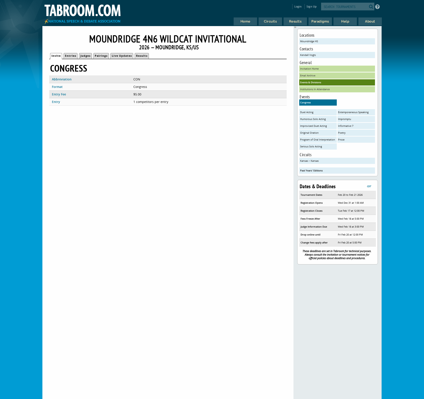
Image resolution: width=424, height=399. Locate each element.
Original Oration (309, 132)
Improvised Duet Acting (313, 125)
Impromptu (344, 119)
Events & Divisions (310, 82)
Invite (56, 56)
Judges (85, 56)
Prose (341, 139)
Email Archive (307, 75)
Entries (70, 56)
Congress (305, 102)
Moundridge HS (309, 41)
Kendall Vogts (308, 55)
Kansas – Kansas (309, 160)
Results (142, 56)
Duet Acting (306, 112)
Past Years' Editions (311, 170)
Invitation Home (309, 68)
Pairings (101, 56)
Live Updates (122, 56)
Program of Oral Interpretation (317, 139)
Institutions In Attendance (315, 89)
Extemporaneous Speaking (353, 112)
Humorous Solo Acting (313, 119)
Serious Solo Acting (311, 146)
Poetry (342, 132)
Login (298, 6)
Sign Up (311, 6)
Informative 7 (345, 125)
